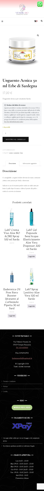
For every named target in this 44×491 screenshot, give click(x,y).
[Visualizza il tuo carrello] (35, 21)
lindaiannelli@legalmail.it (22, 358)
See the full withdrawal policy (13, 122)
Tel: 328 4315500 (22, 348)
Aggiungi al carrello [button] (11, 228)
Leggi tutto (31, 256)
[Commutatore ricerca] (41, 21)
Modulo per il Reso (22, 407)
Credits (5, 391)
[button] (38, 35)
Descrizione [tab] (12, 163)
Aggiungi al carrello (16, 139)
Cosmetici (16, 153)
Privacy (5, 386)
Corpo (11, 153)
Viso (21, 153)
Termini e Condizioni (9, 381)
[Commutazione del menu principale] (3, 21)
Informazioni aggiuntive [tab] (30, 163)
